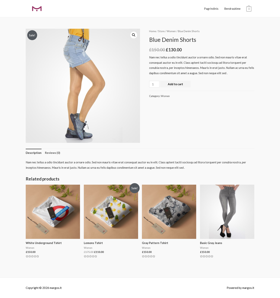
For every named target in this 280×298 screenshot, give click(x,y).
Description (34, 152)
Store (161, 31)
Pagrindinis (211, 8)
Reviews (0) (52, 152)
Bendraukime (232, 8)
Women (171, 31)
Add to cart (175, 84)
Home (152, 31)
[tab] (34, 153)
